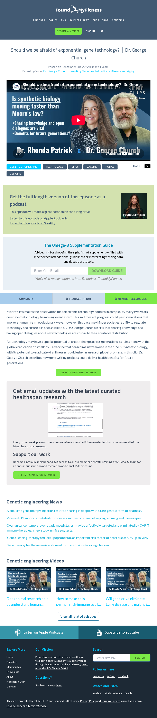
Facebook (123, 676)
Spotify (128, 692)
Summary (26, 299)
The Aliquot (100, 20)
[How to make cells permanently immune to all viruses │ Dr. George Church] (78, 584)
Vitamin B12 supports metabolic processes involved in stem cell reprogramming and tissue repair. (74, 518)
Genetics (118, 20)
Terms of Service (110, 701)
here (59, 685)
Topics (53, 20)
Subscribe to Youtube (122, 632)
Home (10, 657)
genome (15, 173)
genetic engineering (24, 166)
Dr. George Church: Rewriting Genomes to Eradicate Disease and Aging (89, 71)
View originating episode (78, 372)
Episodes (39, 20)
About (10, 676)
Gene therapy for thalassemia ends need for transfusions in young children (58, 545)
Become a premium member (36, 475)
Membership (14, 666)
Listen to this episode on (39, 218)
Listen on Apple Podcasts (43, 632)
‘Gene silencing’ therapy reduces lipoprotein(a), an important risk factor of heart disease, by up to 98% (77, 538)
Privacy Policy (88, 701)
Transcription (79, 299)
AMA (63, 20)
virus (75, 166)
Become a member (68, 31)
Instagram (98, 676)
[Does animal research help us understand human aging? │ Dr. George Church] (29, 584)
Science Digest (79, 20)
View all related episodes (78, 616)
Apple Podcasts (113, 692)
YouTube (97, 692)
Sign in (90, 31)
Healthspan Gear (16, 681)
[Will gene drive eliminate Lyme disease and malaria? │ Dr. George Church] (128, 584)
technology (54, 166)
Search (140, 658)
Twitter (111, 676)
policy (109, 166)
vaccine (92, 166)
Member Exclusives (132, 299)
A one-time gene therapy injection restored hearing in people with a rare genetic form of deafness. (74, 510)
